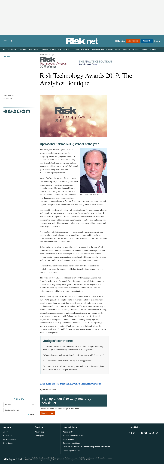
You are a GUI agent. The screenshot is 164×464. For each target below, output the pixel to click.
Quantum (67, 49)
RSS (157, 433)
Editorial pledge (9, 439)
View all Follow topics (130, 433)
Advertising (39, 432)
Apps (149, 433)
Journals (126, 49)
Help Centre (8, 443)
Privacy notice (68, 439)
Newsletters (133, 41)
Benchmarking (98, 49)
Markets (23, 49)
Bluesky (145, 433)
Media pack (39, 436)
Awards (6, 57)
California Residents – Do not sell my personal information (86, 447)
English (121, 41)
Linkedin (134, 433)
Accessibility (68, 432)
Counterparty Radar (82, 49)
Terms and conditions (71, 443)
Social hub (153, 433)
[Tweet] (5, 111)
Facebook (138, 433)
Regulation (33, 49)
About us (6, 432)
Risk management (10, 49)
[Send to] (23, 111)
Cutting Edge (55, 49)
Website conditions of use (73, 436)
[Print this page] (28, 111)
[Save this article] (19, 111)
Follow (19, 399)
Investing (44, 49)
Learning (136, 49)
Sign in (157, 41)
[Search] (12, 41)
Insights (109, 49)
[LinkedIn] (14, 111)
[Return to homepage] (82, 43)
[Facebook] (10, 111)
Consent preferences (71, 450)
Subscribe (147, 41)
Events (145, 49)
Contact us (7, 436)
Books (117, 49)
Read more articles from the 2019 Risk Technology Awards (70, 384)
